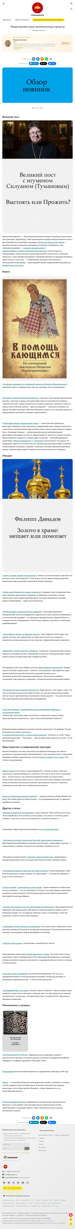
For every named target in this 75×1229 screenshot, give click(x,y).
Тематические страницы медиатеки (18, 1196)
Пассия (5, 1082)
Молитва (38, 1200)
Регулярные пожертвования (40, 1213)
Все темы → (55, 1206)
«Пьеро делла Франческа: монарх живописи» (21, 592)
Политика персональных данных (36, 1215)
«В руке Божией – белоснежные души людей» (22, 887)
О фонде (41, 1138)
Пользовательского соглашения (54, 1223)
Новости (41, 1141)
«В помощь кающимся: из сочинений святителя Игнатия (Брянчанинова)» (34, 384)
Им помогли (42, 1147)
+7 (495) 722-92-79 (12, 1171)
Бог (51, 1200)
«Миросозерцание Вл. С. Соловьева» (28, 441)
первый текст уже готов (12, 265)
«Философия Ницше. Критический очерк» (20, 423)
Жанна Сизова (8, 771)
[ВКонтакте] (4, 1182)
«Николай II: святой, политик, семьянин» (20, 651)
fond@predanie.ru (11, 1175)
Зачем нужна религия (54, 1203)
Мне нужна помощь (14, 1188)
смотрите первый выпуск (34, 248)
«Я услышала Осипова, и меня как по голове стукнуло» (25, 871)
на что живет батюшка (49, 829)
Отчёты (41, 1144)
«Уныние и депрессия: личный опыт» (18, 813)
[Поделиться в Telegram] (38, 59)
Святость (56, 1200)
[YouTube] (23, 1182)
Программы (42, 1150)
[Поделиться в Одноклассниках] (42, 59)
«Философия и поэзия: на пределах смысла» (21, 634)
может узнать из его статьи (52, 757)
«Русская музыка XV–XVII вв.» (15, 1055)
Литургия (45, 1200)
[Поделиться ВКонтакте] (33, 59)
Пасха (18, 1200)
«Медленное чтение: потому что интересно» (21, 927)
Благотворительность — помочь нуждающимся (54, 1135)
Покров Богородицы (8, 1206)
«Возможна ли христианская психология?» (21, 690)
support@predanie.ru (17, 1177)
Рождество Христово (8, 1200)
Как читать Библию (40, 1203)
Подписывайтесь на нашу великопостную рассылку (24, 251)
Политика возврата (8, 1215)
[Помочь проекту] (71, 1215)
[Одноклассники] (27, 1182)
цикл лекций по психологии (51, 668)
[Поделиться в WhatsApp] (46, 59)
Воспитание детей (21, 1203)
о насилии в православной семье (40, 857)
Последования (8, 1072)
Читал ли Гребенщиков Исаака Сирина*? (19, 796)
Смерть (30, 1203)
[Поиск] (71, 9)
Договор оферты (23, 1213)
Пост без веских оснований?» (16, 974)
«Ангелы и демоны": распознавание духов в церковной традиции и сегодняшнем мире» (31, 711)
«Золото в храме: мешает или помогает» (19, 576)
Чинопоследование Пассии (13, 1102)
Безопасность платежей (59, 1213)
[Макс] (13, 1182)
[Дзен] (18, 1182)
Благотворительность (47, 1130)
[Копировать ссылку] (51, 59)
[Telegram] (9, 1182)
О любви (62, 1200)
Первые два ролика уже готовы (50, 242)
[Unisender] (10, 1157)
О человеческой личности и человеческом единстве (24, 735)
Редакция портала (38, 30)
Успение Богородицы (22, 1206)
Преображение (35, 1206)
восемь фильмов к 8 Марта (38, 954)
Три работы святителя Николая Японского (20, 398)
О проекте (20, 1215)
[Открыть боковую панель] (71, 3)
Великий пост (25, 1200)
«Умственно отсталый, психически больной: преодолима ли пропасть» (32, 840)
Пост (32, 1200)
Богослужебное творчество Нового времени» (23, 612)
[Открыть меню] (3, 3)
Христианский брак (8, 1203)
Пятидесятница (46, 1206)
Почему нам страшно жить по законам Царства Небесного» (29, 907)
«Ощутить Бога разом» (12, 943)
